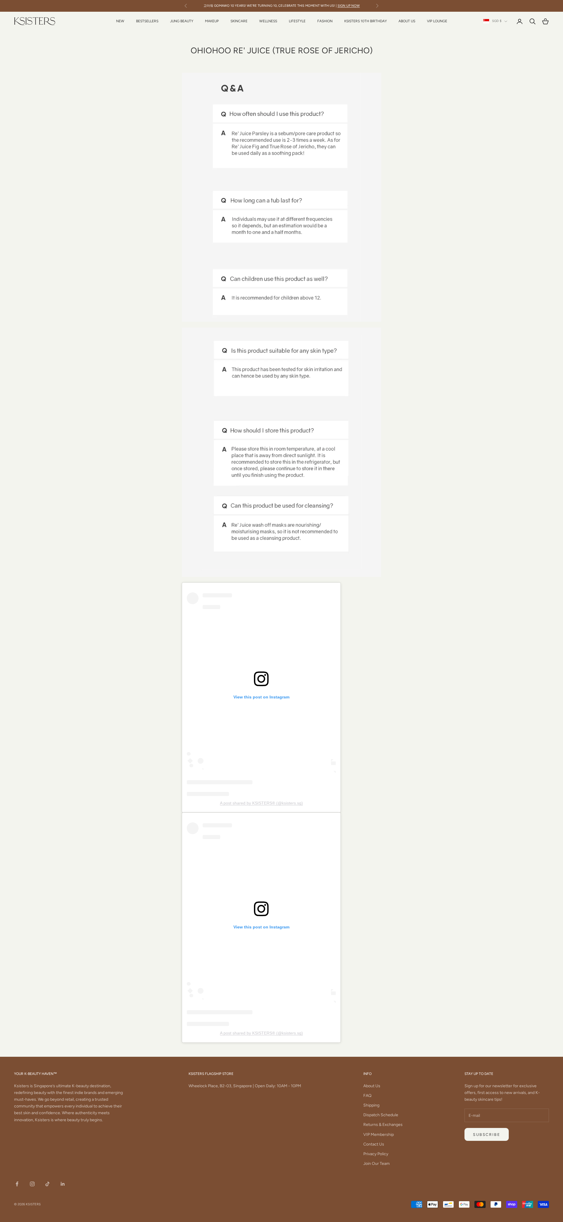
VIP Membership (378, 1134)
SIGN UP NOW (349, 6)
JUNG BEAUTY (181, 21)
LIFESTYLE (297, 21)
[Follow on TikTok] (47, 1184)
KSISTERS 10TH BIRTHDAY (365, 21)
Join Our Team (376, 1163)
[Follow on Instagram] (32, 1184)
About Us (371, 1085)
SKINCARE (238, 21)
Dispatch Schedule (380, 1114)
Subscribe (486, 1134)
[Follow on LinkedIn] (63, 1184)
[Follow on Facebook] (17, 1184)
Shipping (371, 1105)
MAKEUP (212, 21)
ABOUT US (406, 21)
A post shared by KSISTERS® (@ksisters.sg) (261, 803)
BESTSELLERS (147, 21)
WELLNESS (268, 21)
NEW (120, 21)
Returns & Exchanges (383, 1124)
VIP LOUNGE (437, 21)
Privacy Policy (375, 1153)
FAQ (367, 1095)
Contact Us (373, 1144)
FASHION (325, 21)
